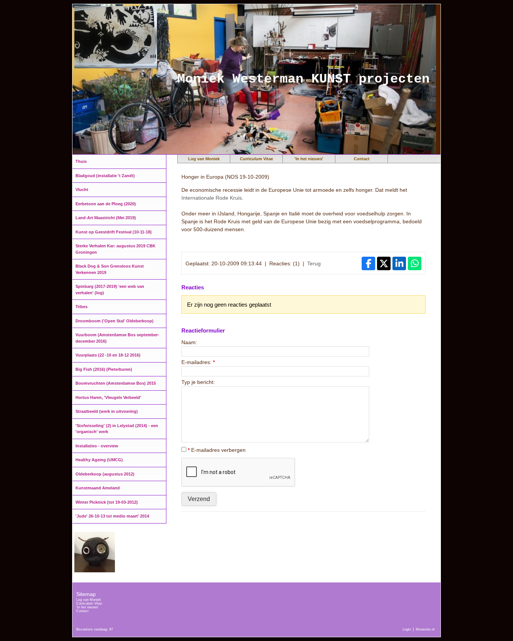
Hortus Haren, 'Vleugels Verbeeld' (108, 397)
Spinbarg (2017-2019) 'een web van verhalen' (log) (109, 289)
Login (407, 629)
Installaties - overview (96, 446)
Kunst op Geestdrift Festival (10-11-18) (113, 232)
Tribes (81, 306)
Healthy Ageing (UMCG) (99, 459)
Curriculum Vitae (256, 158)
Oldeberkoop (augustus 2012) (104, 474)
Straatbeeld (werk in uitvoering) (106, 411)
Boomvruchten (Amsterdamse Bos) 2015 (115, 383)
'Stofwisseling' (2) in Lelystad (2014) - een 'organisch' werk (116, 428)
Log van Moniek (204, 158)
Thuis (81, 161)
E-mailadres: (198, 362)
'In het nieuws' (308, 158)
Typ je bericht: (198, 382)
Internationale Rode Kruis (211, 198)
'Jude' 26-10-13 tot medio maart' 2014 (112, 516)
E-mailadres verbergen (217, 450)
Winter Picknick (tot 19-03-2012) (106, 502)
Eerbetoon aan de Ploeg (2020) (105, 204)
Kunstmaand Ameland (97, 488)
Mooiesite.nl (425, 629)
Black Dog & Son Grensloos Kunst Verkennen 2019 (109, 269)
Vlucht (81, 189)
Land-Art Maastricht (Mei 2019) (105, 217)
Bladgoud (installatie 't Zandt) (105, 175)
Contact (362, 158)
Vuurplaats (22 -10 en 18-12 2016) (107, 355)
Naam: (189, 342)
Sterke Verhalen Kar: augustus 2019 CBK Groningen (115, 249)
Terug (314, 263)
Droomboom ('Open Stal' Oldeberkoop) (114, 321)
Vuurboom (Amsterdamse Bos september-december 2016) (117, 338)
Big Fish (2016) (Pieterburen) (103, 369)
